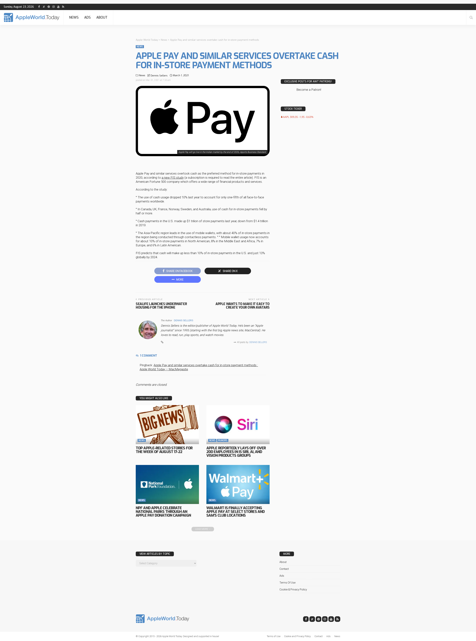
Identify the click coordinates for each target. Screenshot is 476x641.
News (74, 17)
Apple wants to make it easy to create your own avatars (243, 306)
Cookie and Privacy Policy (297, 636)
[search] (471, 17)
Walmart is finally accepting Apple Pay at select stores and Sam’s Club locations (235, 511)
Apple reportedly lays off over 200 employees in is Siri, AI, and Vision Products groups (236, 452)
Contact (284, 568)
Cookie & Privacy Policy (293, 589)
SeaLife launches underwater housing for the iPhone (161, 306)
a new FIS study (173, 177)
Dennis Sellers (159, 75)
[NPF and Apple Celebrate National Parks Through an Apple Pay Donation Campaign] (167, 484)
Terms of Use (287, 582)
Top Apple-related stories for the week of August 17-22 (164, 450)
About (101, 17)
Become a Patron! (308, 89)
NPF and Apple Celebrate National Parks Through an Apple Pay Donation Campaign (163, 511)
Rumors (222, 440)
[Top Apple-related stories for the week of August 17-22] (167, 424)
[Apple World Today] (32, 17)
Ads (87, 17)
